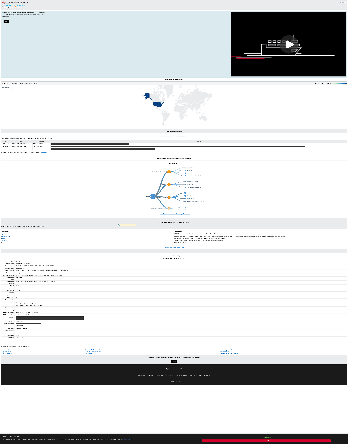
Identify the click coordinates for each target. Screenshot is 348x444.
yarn (3, 234)
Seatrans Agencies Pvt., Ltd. (228, 349)
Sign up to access (123, 225)
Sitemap (150, 375)
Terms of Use (141, 375)
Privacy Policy (159, 375)
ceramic (4, 240)
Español (175, 369)
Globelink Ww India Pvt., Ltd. (93, 349)
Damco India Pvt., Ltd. (226, 351)
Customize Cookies (181, 375)
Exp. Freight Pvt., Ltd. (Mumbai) (229, 353)
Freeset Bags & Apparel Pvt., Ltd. (94, 351)
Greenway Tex (6, 349)
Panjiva (5, 2)
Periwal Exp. (88, 353)
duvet (4, 243)
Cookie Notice (169, 375)
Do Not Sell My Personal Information (199, 375)
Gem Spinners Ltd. (7, 353)
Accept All (266, 440)
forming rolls (6, 236)
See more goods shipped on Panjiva (174, 247)
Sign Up (6, 21)
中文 (181, 369)
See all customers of (175, 214)
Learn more (44, 152)
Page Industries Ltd (7, 351)
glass (3, 238)
